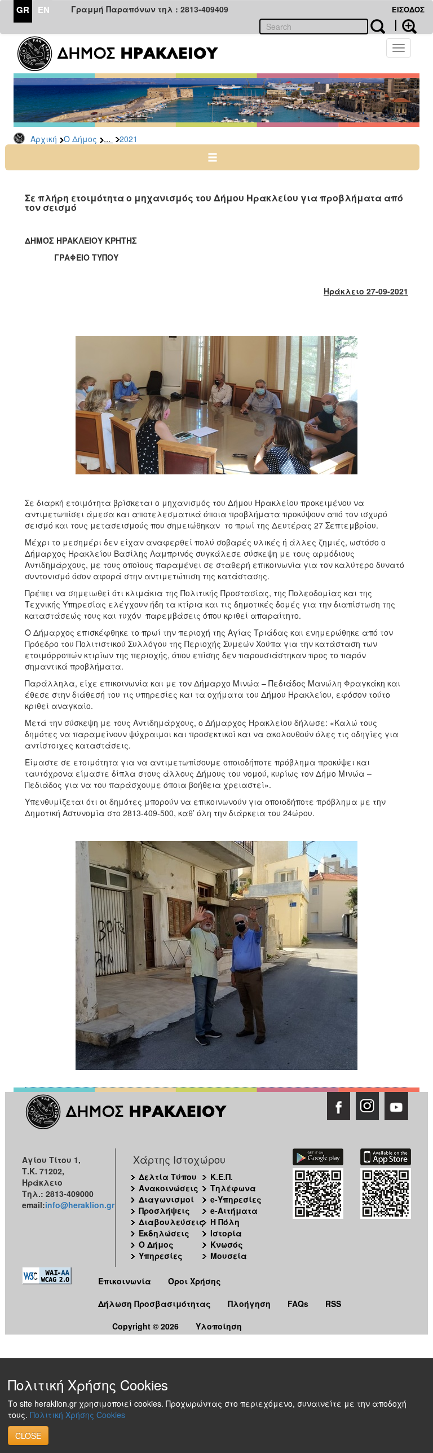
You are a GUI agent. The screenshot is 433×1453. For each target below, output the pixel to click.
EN (44, 9)
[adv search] (406, 25)
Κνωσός (226, 1244)
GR (22, 9)
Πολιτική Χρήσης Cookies (77, 1414)
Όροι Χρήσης (194, 1281)
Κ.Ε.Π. (221, 1176)
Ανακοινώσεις (168, 1188)
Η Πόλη (225, 1221)
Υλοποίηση (219, 1326)
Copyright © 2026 (145, 1326)
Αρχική (43, 138)
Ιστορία (226, 1233)
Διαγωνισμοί (166, 1199)
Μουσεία (228, 1255)
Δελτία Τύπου (168, 1176)
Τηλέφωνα (233, 1188)
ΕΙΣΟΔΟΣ (408, 9)
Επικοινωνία (124, 1281)
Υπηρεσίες (161, 1255)
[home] (125, 53)
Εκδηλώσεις (164, 1233)
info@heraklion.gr (79, 1204)
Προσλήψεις (164, 1210)
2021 (129, 138)
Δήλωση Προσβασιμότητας (154, 1303)
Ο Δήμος (80, 138)
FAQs (298, 1303)
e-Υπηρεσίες (236, 1199)
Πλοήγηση (249, 1303)
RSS (333, 1303)
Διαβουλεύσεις (171, 1221)
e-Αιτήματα (234, 1210)
